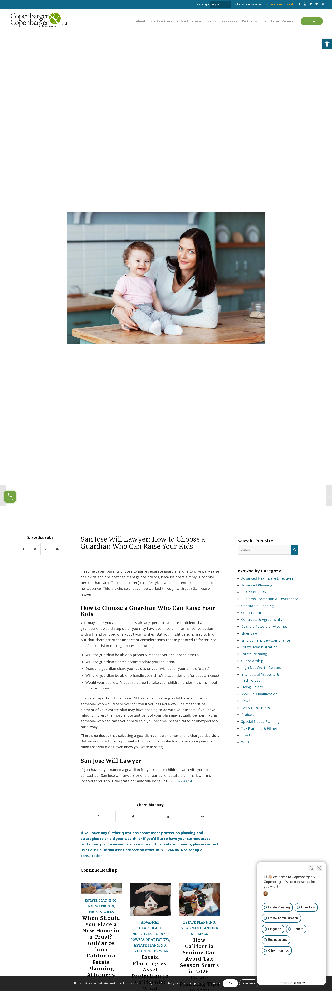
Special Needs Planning (260, 721)
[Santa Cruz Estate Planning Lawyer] (329, 495)
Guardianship (252, 660)
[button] (327, 44)
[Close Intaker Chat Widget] (319, 868)
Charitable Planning (257, 605)
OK (230, 983)
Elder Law (249, 633)
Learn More (249, 983)
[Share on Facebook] (23, 549)
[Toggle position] (311, 868)
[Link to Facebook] (299, 4)
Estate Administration (259, 647)
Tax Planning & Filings (259, 728)
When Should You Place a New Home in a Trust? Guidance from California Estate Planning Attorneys (101, 946)
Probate (248, 714)
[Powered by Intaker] (299, 983)
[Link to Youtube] (305, 4)
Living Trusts (101, 906)
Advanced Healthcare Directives (146, 928)
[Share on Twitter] (35, 549)
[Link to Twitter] (317, 4)
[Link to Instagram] (322, 4)
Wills (108, 912)
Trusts (95, 912)
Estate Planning (101, 900)
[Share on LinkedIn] (46, 549)
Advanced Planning (256, 585)
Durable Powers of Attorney (264, 626)
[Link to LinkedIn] (311, 4)
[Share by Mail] (57, 549)
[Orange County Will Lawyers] (3, 495)
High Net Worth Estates (261, 667)
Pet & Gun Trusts (255, 707)
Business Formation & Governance (269, 598)
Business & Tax (253, 592)
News (186, 928)
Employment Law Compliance (265, 640)
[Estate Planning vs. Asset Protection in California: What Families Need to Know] (150, 899)
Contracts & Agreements (261, 619)
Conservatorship (255, 612)
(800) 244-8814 (253, 4)
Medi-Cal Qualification (259, 694)
